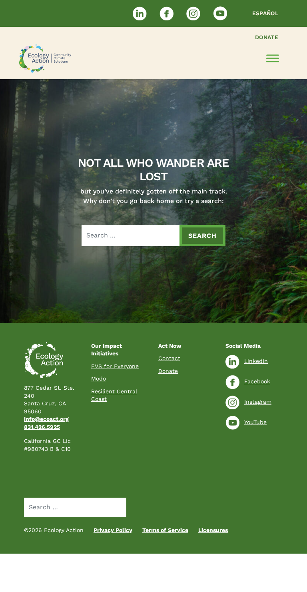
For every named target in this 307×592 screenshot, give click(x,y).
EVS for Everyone (115, 366)
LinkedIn (256, 361)
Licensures (213, 530)
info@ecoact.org (46, 419)
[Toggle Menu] (272, 58)
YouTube (255, 422)
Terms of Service (165, 530)
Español (265, 13)
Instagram (257, 402)
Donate (266, 37)
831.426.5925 (42, 427)
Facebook (257, 381)
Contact (169, 358)
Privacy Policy (113, 530)
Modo (98, 378)
